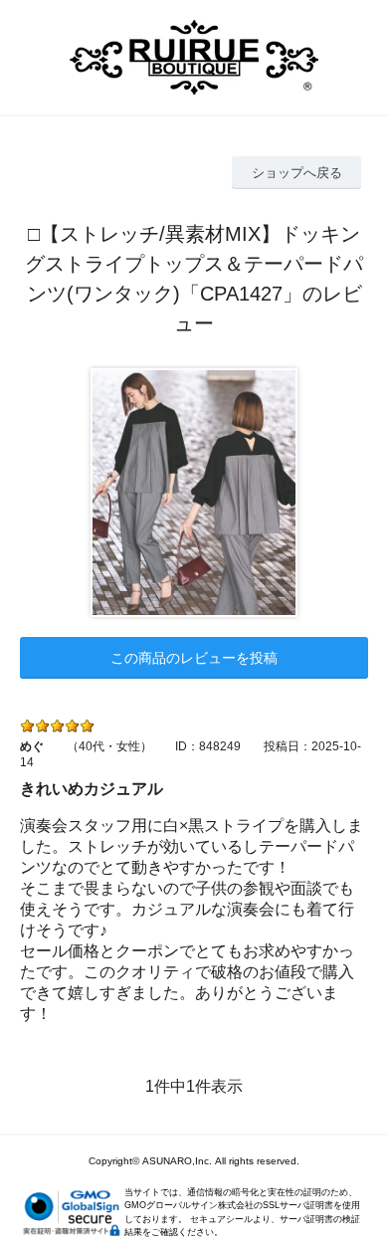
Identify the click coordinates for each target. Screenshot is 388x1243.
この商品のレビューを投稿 (194, 658)
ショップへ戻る (297, 172)
